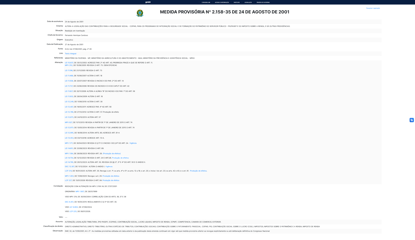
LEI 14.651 (69, 148)
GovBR (148, 2)
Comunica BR (206, 2)
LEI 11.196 (69, 70)
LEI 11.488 (69, 76)
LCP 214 (68, 171)
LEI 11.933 (69, 96)
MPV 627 (68, 122)
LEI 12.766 (69, 112)
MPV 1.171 (69, 143)
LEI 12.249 (69, 101)
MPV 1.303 (69, 176)
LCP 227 (68, 180)
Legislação (248, 2)
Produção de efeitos (120, 158)
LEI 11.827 (69, 91)
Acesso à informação (222, 2)
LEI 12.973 (69, 127)
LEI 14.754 (69, 158)
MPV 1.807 (80, 191)
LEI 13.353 (69, 138)
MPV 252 (69, 65)
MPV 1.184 (69, 153)
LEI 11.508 (69, 81)
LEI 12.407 (69, 107)
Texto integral (70, 53)
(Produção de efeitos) (112, 153)
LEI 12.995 (69, 133)
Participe (237, 2)
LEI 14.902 (73, 207)
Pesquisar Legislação (373, 8)
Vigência (132, 143)
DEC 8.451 (69, 202)
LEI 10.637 (69, 63)
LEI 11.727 (69, 86)
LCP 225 (73, 211)
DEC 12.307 (69, 166)
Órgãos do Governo (263, 2)
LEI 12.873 (69, 117)
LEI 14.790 (69, 162)
